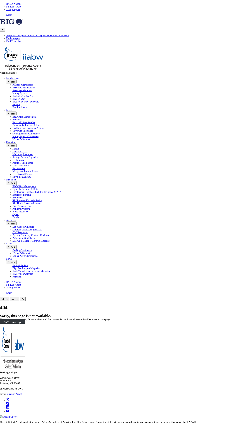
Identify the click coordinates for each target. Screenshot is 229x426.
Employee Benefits (21, 194)
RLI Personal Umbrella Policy (27, 200)
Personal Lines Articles (23, 122)
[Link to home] (23, 70)
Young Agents (13, 9)
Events (9, 243)
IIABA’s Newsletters (22, 274)
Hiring (15, 148)
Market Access (19, 151)
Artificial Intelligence (22, 162)
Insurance (11, 179)
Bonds (15, 217)
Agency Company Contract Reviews (30, 235)
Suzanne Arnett (14, 394)
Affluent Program (21, 208)
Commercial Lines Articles (25, 125)
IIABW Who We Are (22, 96)
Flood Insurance (20, 211)
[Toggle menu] (14, 299)
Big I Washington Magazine (26, 268)
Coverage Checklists (22, 130)
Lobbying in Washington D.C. (27, 229)
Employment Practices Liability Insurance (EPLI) (36, 192)
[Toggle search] (4, 299)
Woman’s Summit (21, 139)
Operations (11, 142)
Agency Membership (22, 84)
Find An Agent (13, 6)
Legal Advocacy (20, 165)
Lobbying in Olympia (23, 226)
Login (9, 14)
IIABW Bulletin (20, 265)
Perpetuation (18, 168)
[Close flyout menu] (2, 30)
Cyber (15, 214)
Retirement (17, 197)
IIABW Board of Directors (25, 101)
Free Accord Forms (21, 174)
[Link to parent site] (11, 23)
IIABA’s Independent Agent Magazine (31, 271)
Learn (9, 110)
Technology (18, 160)
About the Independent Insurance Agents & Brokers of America (37, 35)
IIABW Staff (18, 98)
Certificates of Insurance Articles (28, 128)
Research (16, 276)
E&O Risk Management (24, 116)
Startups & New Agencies (25, 157)
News (9, 258)
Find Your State (13, 41)
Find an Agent (13, 38)
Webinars (17, 119)
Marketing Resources (22, 154)
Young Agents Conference (25, 136)
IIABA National (14, 3)
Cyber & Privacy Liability (25, 189)
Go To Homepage (12, 322)
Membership (12, 78)
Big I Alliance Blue (21, 206)
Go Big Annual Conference (26, 133)
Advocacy (11, 220)
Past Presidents (19, 107)
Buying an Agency (21, 176)
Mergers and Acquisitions (25, 171)
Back (12, 82)
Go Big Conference (22, 250)
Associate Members (22, 90)
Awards (16, 104)
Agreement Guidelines (23, 238)
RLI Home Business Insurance (27, 203)
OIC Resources (20, 232)
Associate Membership (23, 87)
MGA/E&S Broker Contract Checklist (31, 240)
